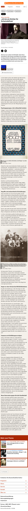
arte (18, 504)
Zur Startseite (4, 471)
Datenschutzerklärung (7, 496)
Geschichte (17, 11)
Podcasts (18, 6)
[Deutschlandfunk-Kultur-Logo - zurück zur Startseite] (14, 3)
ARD (6, 504)
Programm (10, 6)
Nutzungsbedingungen (7, 498)
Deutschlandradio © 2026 (8, 508)
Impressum (4, 500)
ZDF (10, 504)
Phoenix (14, 504)
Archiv (3, 14)
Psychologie (10, 11)
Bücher (3, 11)
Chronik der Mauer (6, 506)
